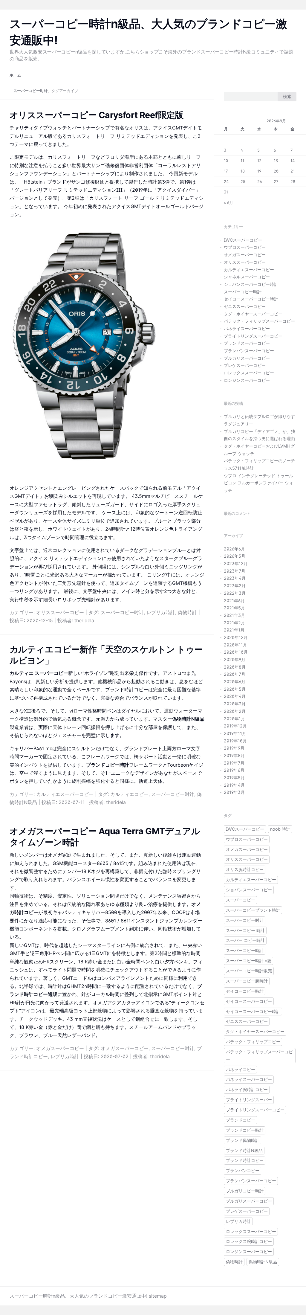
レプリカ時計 (160, 612)
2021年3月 (234, 615)
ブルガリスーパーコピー (247, 358)
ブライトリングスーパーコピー (253, 335)
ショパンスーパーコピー (249, 889)
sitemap (158, 1296)
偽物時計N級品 (263, 1261)
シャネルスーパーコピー (247, 276)
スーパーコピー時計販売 (249, 970)
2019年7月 (234, 762)
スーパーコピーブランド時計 (253, 910)
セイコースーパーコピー (249, 1001)
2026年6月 (234, 548)
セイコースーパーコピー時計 (251, 298)
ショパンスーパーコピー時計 (251, 284)
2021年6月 (234, 600)
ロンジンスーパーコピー (247, 380)
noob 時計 (280, 829)
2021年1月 (234, 629)
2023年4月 (235, 578)
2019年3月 (234, 792)
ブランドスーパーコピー (247, 343)
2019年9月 (234, 747)
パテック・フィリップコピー (253, 1041)
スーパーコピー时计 (122, 612)
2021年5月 (234, 607)
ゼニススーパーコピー (245, 306)
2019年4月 (234, 785)
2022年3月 (235, 593)
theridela (84, 620)
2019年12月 (235, 725)
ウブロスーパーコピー (245, 247)
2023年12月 (236, 563)
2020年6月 (234, 681)
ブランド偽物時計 (242, 1140)
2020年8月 (235, 666)
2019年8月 (234, 755)
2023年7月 (234, 570)
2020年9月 (234, 659)
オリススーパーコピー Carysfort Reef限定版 (96, 115)
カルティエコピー (129, 794)
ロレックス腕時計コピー (249, 1241)
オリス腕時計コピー (245, 869)
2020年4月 (235, 696)
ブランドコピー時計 (245, 1130)
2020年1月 (234, 718)
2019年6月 (234, 770)
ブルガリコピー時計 (245, 1190)
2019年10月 (235, 740)
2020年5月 (235, 689)
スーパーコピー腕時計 (247, 980)
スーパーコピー (240, 899)
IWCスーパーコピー (243, 239)
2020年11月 (235, 644)
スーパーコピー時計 (242, 291)
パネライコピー (240, 1069)
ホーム (15, 75)
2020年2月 (235, 711)
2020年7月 (234, 674)
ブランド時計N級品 (244, 1150)
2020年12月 (236, 637)
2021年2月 (234, 622)
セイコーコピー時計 (245, 991)
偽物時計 (187, 612)
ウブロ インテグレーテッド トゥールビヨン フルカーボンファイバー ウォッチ (258, 483)
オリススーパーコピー (60, 612)
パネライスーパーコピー (247, 328)
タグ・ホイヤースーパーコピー (253, 313)
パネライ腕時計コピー (247, 1089)
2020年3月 (235, 703)
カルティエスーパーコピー (65, 794)
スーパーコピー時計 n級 (248, 960)
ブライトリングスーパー (249, 1099)
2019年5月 (234, 777)
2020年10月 (236, 652)
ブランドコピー (240, 1119)
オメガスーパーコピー (60, 1048)
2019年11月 (235, 733)
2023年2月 (235, 585)
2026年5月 (234, 556)
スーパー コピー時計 (245, 940)
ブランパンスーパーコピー (249, 350)
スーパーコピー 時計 (245, 930)
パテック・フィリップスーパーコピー (259, 321)
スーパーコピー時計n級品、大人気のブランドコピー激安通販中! (78, 1296)
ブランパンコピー (242, 1170)
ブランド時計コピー (245, 1160)
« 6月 (228, 202)
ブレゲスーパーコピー (245, 365)
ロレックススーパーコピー (249, 372)
